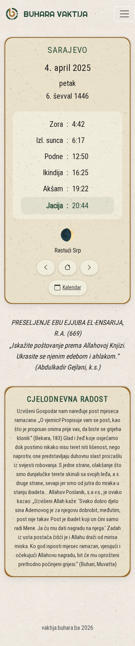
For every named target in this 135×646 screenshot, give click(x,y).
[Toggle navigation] (124, 13)
